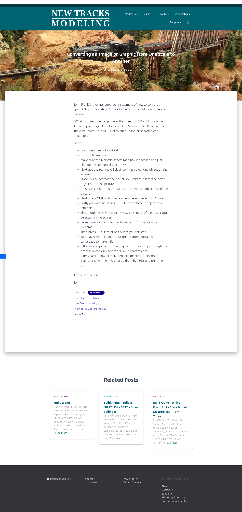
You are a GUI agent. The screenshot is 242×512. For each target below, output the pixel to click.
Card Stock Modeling (92, 298)
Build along (62, 403)
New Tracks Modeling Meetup (90, 308)
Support (174, 22)
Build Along (96, 293)
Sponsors (90, 478)
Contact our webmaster (174, 501)
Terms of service (132, 482)
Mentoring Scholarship (174, 497)
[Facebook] (3, 256)
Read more (61, 432)
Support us (168, 493)
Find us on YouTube (60, 478)
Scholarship (181, 14)
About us (167, 486)
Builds (147, 14)
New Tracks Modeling (86, 303)
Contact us (167, 489)
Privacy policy (130, 478)
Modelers (130, 14)
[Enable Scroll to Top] (235, 505)
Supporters (91, 482)
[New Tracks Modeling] (80, 18)
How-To (162, 14)
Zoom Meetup (82, 314)
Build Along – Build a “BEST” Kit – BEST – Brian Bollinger (121, 407)
